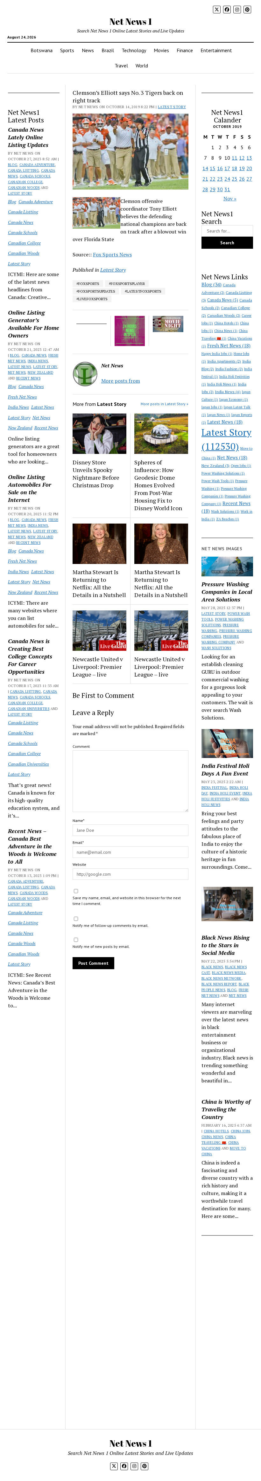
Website (79, 864)
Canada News (20, 222)
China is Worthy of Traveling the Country (225, 1109)
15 (212, 168)
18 (234, 168)
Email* (78, 842)
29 (212, 189)
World (142, 65)
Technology (134, 50)
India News (38, 361)
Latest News (19, 367)
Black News (212, 967)
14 (205, 168)
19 (242, 168)
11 (234, 158)
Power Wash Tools (217, 481)
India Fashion (229, 368)
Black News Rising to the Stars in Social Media (225, 945)
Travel (121, 65)
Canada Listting (23, 170)
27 (249, 179)
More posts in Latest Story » (164, 403)
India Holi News (221, 384)
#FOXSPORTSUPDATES (95, 291)
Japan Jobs (211, 407)
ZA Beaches (227, 519)
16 (220, 168)
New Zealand (40, 372)
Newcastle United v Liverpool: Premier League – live (98, 666)
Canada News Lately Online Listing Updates (28, 137)
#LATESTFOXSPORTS (143, 291)
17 (227, 168)
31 (227, 189)
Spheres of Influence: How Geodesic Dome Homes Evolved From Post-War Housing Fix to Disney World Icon (158, 485)
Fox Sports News (112, 254)
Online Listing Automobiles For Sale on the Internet (29, 488)
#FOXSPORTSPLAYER (127, 283)
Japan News (218, 415)
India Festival (214, 787)
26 (242, 179)
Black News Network (221, 978)
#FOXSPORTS (87, 283)
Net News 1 (130, 21)
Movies (161, 50)
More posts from (120, 380)
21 (205, 179)
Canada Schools (35, 176)
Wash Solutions (225, 511)
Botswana (42, 50)
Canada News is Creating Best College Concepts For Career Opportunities (30, 656)
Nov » (229, 198)
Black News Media (228, 972)
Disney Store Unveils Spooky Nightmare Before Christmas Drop (96, 473)
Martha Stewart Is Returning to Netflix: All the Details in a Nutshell (99, 583)
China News (225, 331)
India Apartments (224, 361)
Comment (81, 746)
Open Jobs (241, 465)
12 (242, 158)
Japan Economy (233, 399)
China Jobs (240, 1131)
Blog (12, 165)
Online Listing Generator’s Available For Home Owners (33, 324)
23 (220, 179)
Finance (185, 50)
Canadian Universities (29, 708)
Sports (67, 50)
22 (212, 179)
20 (249, 168)
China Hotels (226, 323)
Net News (17, 372)
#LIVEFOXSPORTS (92, 298)
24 (227, 179)
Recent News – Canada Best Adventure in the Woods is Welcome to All (32, 846)
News (88, 50)
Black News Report (218, 984)
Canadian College (25, 182)
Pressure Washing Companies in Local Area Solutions (226, 591)
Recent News (28, 378)
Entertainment (216, 50)
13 (249, 158)
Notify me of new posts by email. (101, 946)
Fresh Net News (22, 397)
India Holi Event (225, 793)
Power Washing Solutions (223, 473)
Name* (78, 820)
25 (234, 179)
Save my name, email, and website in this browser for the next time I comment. (127, 900)
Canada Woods (33, 893)
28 (205, 189)
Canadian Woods (24, 187)
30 (220, 189)
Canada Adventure (37, 165)
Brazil (108, 50)
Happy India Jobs (216, 353)
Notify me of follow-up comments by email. (111, 925)
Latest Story (20, 193)
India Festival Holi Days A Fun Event (225, 769)
